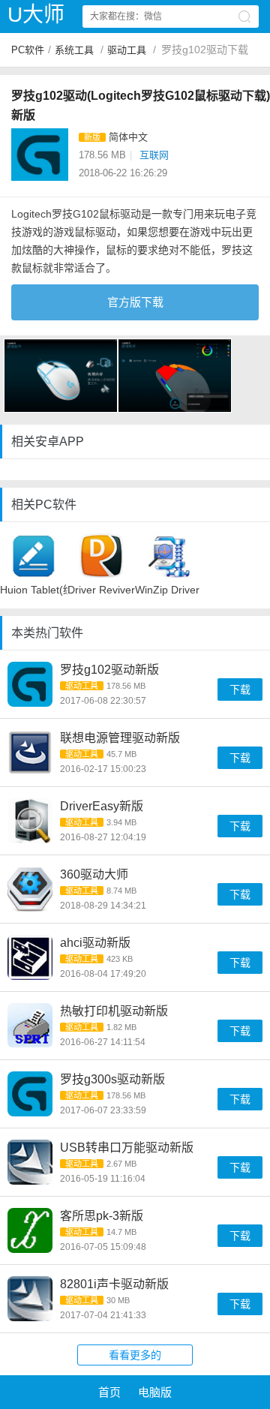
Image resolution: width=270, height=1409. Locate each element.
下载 (240, 689)
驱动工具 (126, 50)
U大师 (36, 14)
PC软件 (27, 50)
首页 (109, 1392)
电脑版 (155, 1392)
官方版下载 (135, 302)
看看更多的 (135, 1355)
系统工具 (74, 50)
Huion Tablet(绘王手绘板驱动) (34, 590)
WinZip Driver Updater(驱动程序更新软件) (168, 590)
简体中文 (128, 137)
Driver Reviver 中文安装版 (101, 590)
